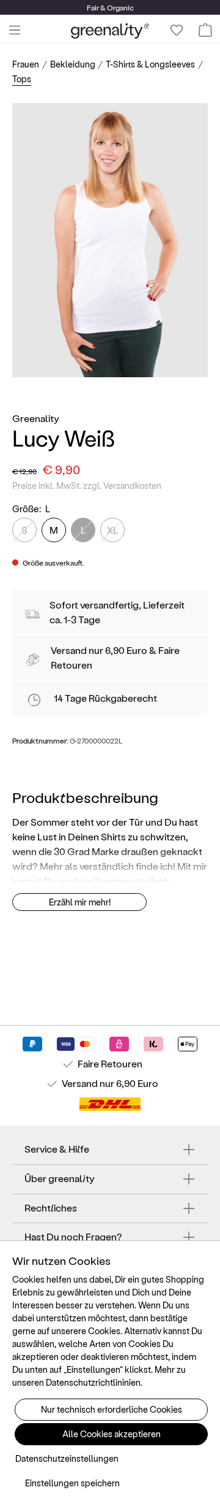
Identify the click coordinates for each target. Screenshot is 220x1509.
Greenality (35, 418)
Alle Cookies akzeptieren (111, 1434)
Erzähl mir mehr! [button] (80, 902)
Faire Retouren (110, 1063)
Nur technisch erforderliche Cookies (111, 1409)
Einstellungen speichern (72, 1483)
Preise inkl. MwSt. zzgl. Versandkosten (86, 485)
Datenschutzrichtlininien (93, 1382)
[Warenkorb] (205, 30)
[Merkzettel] (176, 30)
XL (113, 530)
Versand (69, 650)
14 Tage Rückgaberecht (105, 698)
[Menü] (14, 30)
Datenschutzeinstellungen (67, 1458)
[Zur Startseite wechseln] (110, 30)
